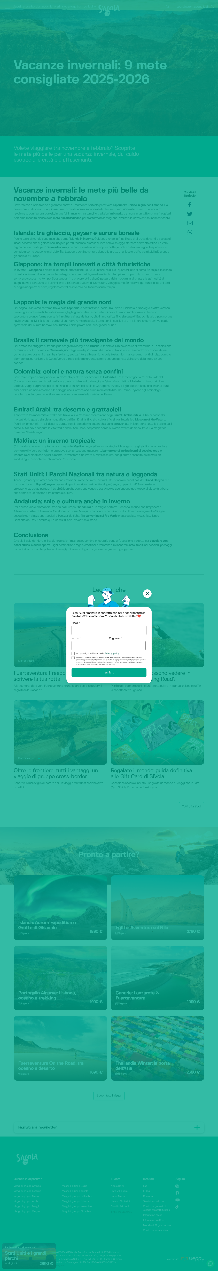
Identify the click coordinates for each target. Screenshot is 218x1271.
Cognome (114, 638)
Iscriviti (109, 672)
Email (75, 623)
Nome (75, 638)
